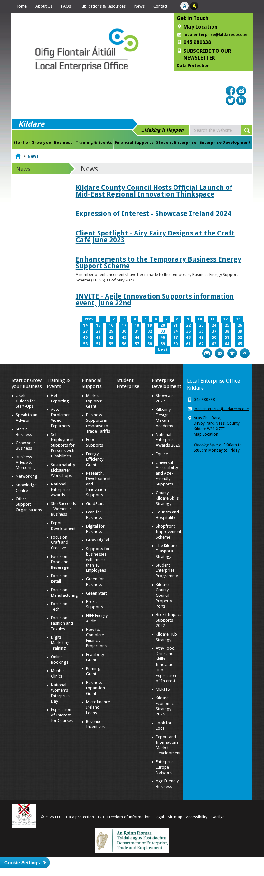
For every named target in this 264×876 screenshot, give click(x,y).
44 (137, 337)
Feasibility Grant (95, 657)
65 (240, 344)
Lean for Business (94, 515)
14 (85, 325)
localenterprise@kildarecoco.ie (216, 34)
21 (175, 325)
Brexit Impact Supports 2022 (168, 620)
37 (214, 331)
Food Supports (94, 442)
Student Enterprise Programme (167, 570)
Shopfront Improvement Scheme (168, 531)
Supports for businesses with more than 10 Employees (98, 559)
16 (111, 325)
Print (207, 353)
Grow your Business (25, 445)
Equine (162, 453)
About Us (43, 6)
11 (212, 319)
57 (137, 344)
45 (149, 337)
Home (21, 6)
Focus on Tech (59, 606)
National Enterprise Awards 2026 (168, 440)
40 (85, 337)
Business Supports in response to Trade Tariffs (98, 423)
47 (175, 337)
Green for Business (95, 581)
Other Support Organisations (29, 504)
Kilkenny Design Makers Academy (164, 417)
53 (85, 344)
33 (162, 331)
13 (238, 319)
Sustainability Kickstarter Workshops (63, 470)
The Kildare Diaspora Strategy (166, 551)
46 (162, 337)
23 (201, 325)
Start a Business (24, 432)
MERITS (163, 689)
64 (227, 344)
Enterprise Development (225, 142)
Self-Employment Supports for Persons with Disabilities (63, 445)
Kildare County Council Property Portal (164, 595)
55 (111, 344)
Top (245, 353)
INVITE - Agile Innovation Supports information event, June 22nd (155, 299)
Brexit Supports (94, 604)
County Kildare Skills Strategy (167, 498)
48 (188, 337)
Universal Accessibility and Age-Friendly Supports (167, 473)
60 (175, 344)
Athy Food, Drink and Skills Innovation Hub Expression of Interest (166, 664)
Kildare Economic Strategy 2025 (165, 706)
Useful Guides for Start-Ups (25, 401)
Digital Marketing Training (60, 642)
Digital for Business (95, 529)
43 (124, 337)
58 (149, 344)
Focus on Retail (59, 578)
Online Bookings (59, 659)
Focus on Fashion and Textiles (62, 623)
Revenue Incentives (95, 724)
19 (149, 325)
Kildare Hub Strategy (166, 637)
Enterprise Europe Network (165, 767)
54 (98, 344)
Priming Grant (93, 671)
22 (188, 325)
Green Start (96, 593)
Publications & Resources (103, 6)
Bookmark (232, 353)
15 (98, 325)
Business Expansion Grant (95, 688)
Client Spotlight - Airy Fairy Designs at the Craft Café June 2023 (155, 236)
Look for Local (164, 725)
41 (98, 337)
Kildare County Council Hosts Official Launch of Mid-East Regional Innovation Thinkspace (154, 190)
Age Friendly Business (167, 784)
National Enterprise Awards (60, 489)
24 (214, 325)
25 (227, 325)
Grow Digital (97, 540)
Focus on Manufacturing (64, 592)
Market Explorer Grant (94, 401)
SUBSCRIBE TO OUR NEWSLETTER (207, 54)
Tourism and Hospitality (167, 515)
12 (225, 319)
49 (201, 337)
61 (188, 344)
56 (124, 344)
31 (137, 331)
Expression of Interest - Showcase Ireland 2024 (153, 213)
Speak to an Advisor (26, 417)
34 (175, 331)
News (139, 6)
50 (214, 337)
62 (201, 344)
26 (240, 325)
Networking (26, 476)
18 (137, 325)
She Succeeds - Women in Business (63, 509)
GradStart (95, 503)
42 (111, 337)
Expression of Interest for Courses (62, 715)
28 (98, 331)
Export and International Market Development (168, 745)
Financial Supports (134, 142)
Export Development (63, 526)
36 (201, 331)
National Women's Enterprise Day (60, 693)
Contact (160, 6)
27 (85, 331)
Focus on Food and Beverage (60, 562)
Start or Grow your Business (42, 142)
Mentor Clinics (57, 673)
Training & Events (94, 142)
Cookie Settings (22, 862)
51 (227, 337)
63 (214, 344)
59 (162, 344)
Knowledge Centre (26, 488)
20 (162, 325)
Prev (89, 319)
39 (240, 331)
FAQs (66, 6)
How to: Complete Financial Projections (96, 637)
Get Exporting (60, 398)
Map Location (206, 434)
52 (240, 337)
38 (227, 331)
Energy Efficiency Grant (94, 459)
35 (188, 331)
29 (111, 331)
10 (199, 319)
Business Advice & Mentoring (25, 462)
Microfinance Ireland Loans (98, 707)
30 (124, 331)
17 (124, 325)
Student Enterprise (176, 142)
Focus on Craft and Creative (59, 542)
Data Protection (193, 65)
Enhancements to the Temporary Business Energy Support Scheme (158, 262)
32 (149, 331)
